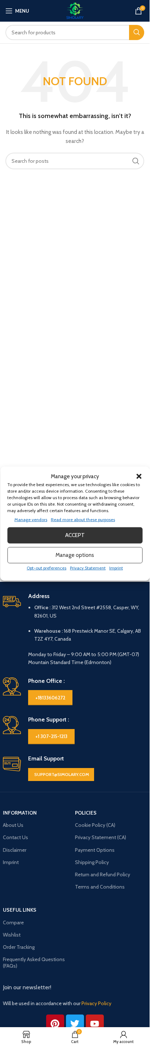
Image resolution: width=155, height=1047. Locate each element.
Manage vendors (30, 519)
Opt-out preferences (46, 567)
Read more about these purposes (83, 519)
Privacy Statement (88, 567)
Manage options (75, 555)
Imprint (116, 567)
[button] (138, 476)
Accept (75, 535)
